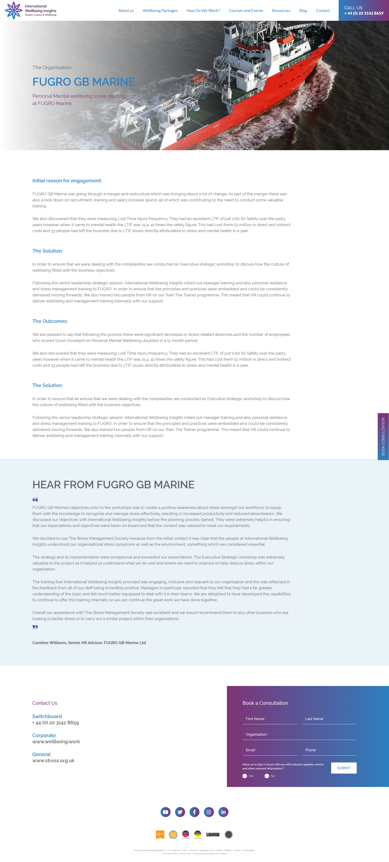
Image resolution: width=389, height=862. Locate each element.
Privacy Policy (186, 854)
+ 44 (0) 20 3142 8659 (363, 13)
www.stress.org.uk (53, 760)
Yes (251, 776)
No (273, 776)
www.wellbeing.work (56, 741)
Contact (323, 10)
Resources (281, 10)
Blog (303, 10)
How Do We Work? (203, 10)
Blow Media (222, 854)
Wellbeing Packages (160, 10)
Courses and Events (246, 10)
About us (126, 10)
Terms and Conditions (170, 854)
